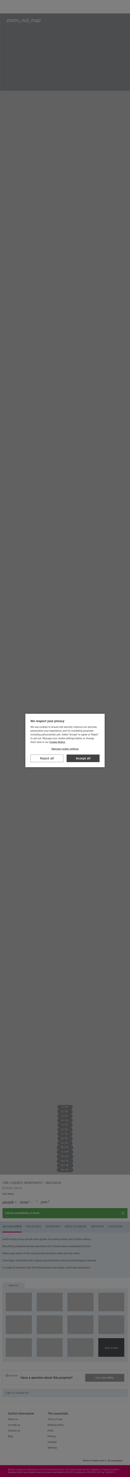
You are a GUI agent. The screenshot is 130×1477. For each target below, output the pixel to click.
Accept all (83, 758)
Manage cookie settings (65, 748)
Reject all (47, 758)
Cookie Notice (57, 742)
